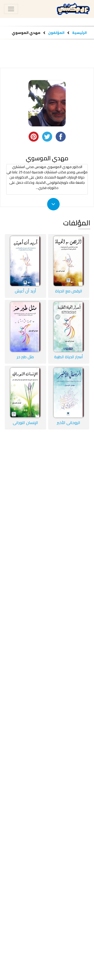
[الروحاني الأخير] (68, 393)
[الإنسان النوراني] (25, 393)
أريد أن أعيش (25, 291)
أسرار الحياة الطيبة (68, 356)
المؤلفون (55, 32)
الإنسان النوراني (25, 422)
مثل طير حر (25, 356)
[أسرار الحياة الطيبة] (68, 327)
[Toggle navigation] (11, 9)
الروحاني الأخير (68, 422)
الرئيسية (79, 32)
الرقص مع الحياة (68, 291)
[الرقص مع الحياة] (68, 261)
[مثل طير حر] (25, 327)
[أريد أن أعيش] (25, 261)
